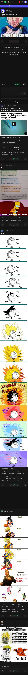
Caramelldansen (6, 149)
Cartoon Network (11, 140)
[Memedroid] (5, 2)
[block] (26, 11)
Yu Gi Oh (10, 147)
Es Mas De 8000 (11, 142)
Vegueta (17, 47)
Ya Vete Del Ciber (8, 47)
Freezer (4, 609)
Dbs (22, 50)
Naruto (18, 664)
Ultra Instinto (16, 480)
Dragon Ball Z (13, 468)
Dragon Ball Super (6, 471)
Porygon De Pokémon (13, 152)
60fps (14, 137)
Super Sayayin (8, 50)
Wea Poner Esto (5, 664)
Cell (9, 609)
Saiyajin (4, 147)
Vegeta (3, 142)
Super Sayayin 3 (6, 476)
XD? (2, 625)
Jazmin (20, 220)
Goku (18, 604)
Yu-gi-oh (17, 147)
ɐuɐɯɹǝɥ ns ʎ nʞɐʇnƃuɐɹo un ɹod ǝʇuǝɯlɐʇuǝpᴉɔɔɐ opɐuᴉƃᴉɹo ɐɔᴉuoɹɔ (12, 109)
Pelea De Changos (12, 52)
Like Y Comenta (22, 52)
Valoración (17, 84)
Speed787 (6, 230)
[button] (22, 2)
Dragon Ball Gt (16, 611)
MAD (3, 140)
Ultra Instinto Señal (6, 480)
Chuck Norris (22, 606)
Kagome (14, 149)
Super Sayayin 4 (15, 476)
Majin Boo (14, 609)
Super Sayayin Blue (18, 478)
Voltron (12, 154)
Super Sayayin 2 (20, 473)
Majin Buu (22, 609)
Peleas (4, 52)
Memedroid (5, 154)
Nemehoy (8, 10)
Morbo (22, 152)
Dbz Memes (16, 50)
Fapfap (3, 233)
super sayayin (5, 514)
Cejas (22, 47)
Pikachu (4, 152)
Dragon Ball (20, 140)
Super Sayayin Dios (6, 478)
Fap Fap (4, 473)
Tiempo (24, 84)
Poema (20, 217)
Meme (3, 137)
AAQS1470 (6, 105)
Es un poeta (4, 168)
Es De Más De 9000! (6, 145)
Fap (14, 471)
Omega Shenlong (6, 611)
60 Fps (9, 137)
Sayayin (4, 604)
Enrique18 (6, 165)
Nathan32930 (7, 622)
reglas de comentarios (17, 96)
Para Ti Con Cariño (14, 54)
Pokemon (20, 149)
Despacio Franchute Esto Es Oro (9, 217)
